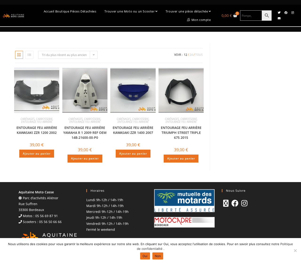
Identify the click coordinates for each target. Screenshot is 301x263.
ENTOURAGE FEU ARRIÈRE (36, 122)
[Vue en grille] (19, 55)
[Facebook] (286, 13)
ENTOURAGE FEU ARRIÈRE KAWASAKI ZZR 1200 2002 (36, 130)
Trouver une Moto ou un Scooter (130, 11)
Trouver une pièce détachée (187, 11)
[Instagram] (293, 13)
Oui (145, 256)
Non (158, 256)
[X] (226, 203)
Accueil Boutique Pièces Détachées (70, 11)
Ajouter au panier (37, 153)
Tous (199, 55)
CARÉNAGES (27, 119)
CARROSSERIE (44, 119)
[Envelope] (279, 18)
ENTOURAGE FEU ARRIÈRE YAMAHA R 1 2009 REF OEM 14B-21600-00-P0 (85, 132)
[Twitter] (279, 13)
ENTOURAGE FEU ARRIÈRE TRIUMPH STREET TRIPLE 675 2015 (181, 132)
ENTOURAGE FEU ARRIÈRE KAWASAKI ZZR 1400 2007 (133, 130)
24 (191, 55)
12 (185, 55)
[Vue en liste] (29, 55)
